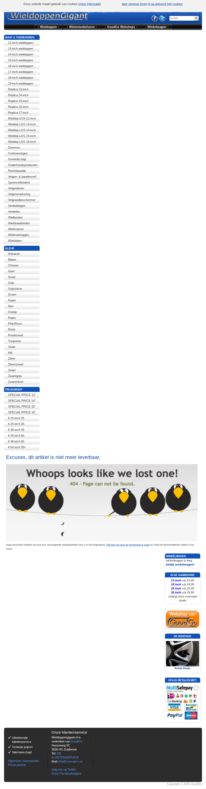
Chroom (13, 265)
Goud (11, 277)
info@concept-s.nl (70, 761)
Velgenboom (16, 188)
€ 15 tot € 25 (16, 418)
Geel (11, 271)
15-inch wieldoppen (20, 60)
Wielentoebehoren (82, 27)
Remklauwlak (17, 170)
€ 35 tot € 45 (16, 429)
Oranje (12, 312)
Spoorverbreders (19, 182)
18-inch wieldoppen (20, 77)
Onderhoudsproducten (22, 165)
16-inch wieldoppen (20, 66)
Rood (11, 329)
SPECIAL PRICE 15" (22, 406)
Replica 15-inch (18, 101)
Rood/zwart (15, 335)
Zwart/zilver (15, 381)
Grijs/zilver (15, 288)
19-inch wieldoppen (20, 83)
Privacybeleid (17, 765)
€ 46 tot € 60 (16, 441)
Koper (12, 300)
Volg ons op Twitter (64, 769)
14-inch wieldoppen (20, 54)
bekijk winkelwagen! (180, 564)
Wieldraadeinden (19, 223)
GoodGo (76, 741)
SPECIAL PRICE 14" (22, 400)
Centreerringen (18, 153)
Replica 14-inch (18, 95)
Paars (12, 317)
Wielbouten (15, 217)
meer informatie (89, 4)
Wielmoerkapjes (18, 234)
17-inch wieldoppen (20, 71)
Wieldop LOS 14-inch (22, 130)
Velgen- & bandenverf (22, 176)
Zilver (11, 358)
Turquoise (14, 341)
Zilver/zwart (15, 364)
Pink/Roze (15, 323)
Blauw (12, 259)
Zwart (11, 370)
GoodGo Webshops (121, 27)
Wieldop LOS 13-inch (22, 124)
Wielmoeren (16, 229)
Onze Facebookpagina (66, 773)
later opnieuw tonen (134, 4)
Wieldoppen (48, 27)
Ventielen (14, 211)
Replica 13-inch (18, 89)
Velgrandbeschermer (21, 200)
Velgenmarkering (19, 194)
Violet (11, 347)
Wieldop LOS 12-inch (22, 118)
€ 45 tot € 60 (16, 435)
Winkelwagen (157, 27)
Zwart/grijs (15, 376)
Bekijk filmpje (182, 668)
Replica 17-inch (18, 112)
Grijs (11, 282)
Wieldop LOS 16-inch (22, 141)
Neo (10, 306)
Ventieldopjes (16, 205)
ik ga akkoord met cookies (165, 4)
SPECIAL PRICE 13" (22, 395)
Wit (10, 352)
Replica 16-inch (18, 106)
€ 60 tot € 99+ (17, 447)
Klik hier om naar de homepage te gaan (128, 544)
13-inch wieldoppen (20, 48)
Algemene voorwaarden (23, 760)
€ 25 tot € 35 (16, 424)
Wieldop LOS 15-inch (22, 136)
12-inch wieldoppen (20, 42)
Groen (12, 294)
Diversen (14, 147)
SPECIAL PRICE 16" (22, 412)
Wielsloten (15, 240)
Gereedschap (17, 159)
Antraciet (14, 253)
